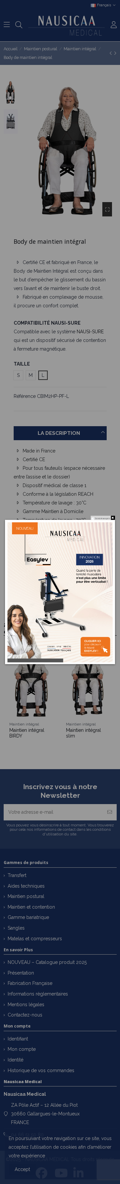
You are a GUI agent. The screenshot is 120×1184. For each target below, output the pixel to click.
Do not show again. (102, 518)
